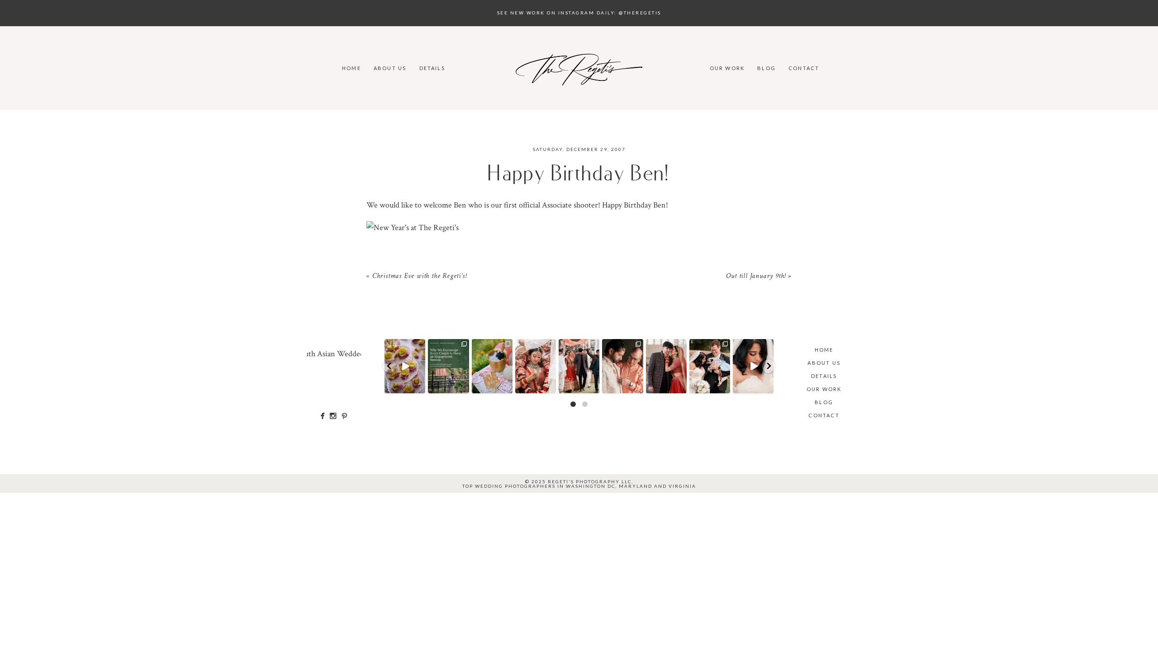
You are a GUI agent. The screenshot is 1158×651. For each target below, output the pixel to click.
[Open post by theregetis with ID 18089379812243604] (404, 366)
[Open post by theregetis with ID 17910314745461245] (492, 366)
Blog (766, 68)
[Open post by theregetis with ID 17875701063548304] (709, 366)
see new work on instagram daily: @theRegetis (579, 12)
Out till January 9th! (756, 276)
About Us (390, 68)
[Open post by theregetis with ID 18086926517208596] (535, 366)
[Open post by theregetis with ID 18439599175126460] (666, 366)
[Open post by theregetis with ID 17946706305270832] (448, 366)
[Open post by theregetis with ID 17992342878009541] (753, 366)
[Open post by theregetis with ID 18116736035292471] (579, 366)
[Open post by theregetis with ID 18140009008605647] (622, 366)
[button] (389, 366)
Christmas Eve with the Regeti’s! (419, 276)
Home (351, 68)
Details (432, 68)
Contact (803, 68)
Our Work (727, 68)
